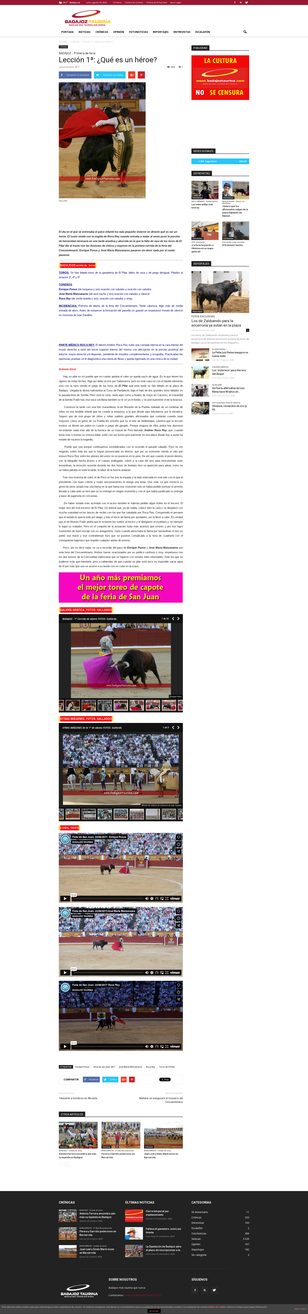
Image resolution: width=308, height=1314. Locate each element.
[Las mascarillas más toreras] (205, 190)
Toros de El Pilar (167, 1066)
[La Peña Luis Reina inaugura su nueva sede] (200, 354)
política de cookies (217, 1307)
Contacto (117, 2)
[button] (245, 32)
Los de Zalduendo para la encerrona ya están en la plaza (216, 323)
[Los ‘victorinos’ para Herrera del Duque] (200, 372)
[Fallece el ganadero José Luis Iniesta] (134, 1233)
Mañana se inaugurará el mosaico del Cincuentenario (161, 1100)
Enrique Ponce (82, 1066)
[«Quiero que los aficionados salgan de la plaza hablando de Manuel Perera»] (235, 190)
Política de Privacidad (156, 2)
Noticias (85, 32)
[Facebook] (234, 2)
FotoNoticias (138, 32)
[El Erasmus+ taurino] (235, 230)
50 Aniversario (199, 1212)
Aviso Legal (175, 2)
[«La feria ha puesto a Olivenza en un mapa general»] (205, 230)
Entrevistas (181, 32)
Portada (67, 32)
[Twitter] (246, 2)
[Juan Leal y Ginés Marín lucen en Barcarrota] (163, 1135)
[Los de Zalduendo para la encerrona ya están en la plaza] (220, 292)
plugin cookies (300, 1309)
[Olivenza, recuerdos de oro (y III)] (200, 408)
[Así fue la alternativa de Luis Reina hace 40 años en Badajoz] (200, 390)
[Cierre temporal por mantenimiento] (134, 1215)
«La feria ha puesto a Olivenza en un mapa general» (202, 248)
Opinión (118, 32)
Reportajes (160, 32)
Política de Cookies (134, 2)
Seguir (243, 161)
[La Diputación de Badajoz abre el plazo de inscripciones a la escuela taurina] (134, 1251)
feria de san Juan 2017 (104, 1066)
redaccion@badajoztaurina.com (143, 1295)
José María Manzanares (130, 1066)
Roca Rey (150, 1066)
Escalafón (202, 32)
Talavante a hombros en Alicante (78, 1098)
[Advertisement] (121, 215)
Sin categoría (198, 1255)
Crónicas (102, 32)
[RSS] (240, 2)
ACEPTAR (154, 1311)
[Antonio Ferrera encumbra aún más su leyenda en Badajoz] (78, 1135)
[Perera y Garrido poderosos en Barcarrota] (120, 1135)
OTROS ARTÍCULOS (72, 1114)
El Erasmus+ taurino (232, 245)
